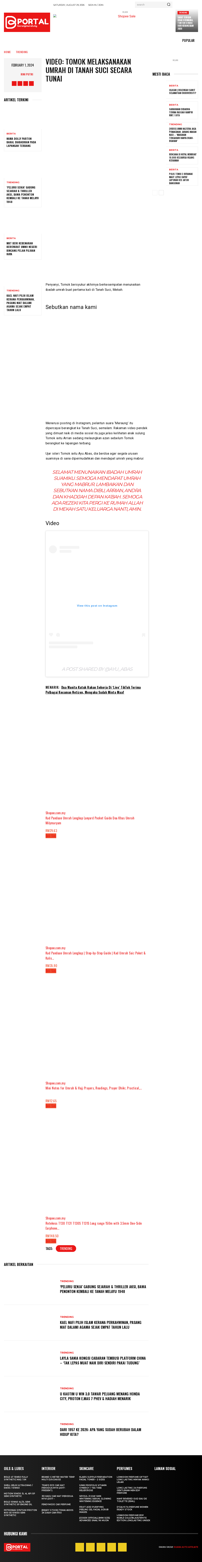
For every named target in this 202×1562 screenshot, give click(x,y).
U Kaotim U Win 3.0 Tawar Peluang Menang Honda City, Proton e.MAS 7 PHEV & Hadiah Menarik (100, 1396)
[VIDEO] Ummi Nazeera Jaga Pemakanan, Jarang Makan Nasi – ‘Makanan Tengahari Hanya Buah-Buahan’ (182, 135)
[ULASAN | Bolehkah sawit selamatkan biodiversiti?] (159, 90)
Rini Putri (27, 74)
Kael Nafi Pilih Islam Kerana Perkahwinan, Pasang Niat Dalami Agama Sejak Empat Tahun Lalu (21, 302)
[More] (130, 189)
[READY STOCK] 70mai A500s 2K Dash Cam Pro (57, 1511)
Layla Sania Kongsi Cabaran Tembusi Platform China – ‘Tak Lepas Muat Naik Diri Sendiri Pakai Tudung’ (103, 1360)
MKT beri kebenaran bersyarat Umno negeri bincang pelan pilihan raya (22, 248)
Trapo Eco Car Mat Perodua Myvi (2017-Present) (53, 1488)
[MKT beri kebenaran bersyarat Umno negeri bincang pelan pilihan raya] (23, 222)
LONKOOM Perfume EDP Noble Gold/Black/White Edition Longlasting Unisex (133, 1518)
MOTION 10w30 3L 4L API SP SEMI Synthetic (19, 1494)
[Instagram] (20, 83)
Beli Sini (51, 835)
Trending (183, 12)
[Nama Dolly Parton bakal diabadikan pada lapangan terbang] (23, 117)
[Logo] (27, 22)
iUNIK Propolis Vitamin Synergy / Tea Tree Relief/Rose (93, 1488)
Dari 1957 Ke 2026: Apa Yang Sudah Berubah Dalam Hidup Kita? (100, 1432)
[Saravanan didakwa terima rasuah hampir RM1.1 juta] (159, 110)
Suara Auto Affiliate (186, 1547)
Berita (11, 134)
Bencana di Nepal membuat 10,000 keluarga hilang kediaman (183, 157)
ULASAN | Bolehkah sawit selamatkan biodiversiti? (182, 91)
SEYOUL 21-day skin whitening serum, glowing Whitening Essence (95, 1499)
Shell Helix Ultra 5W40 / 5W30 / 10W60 (18, 1486)
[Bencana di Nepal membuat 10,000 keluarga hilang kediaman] (159, 155)
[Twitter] (25, 83)
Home (7, 52)
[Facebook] (14, 83)
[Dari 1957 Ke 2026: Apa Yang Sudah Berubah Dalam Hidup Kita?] (30, 1430)
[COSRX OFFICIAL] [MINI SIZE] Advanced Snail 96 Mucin (94, 1519)
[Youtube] (31, 83)
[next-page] (161, 192)
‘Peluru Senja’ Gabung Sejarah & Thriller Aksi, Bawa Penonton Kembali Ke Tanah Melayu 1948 (23, 194)
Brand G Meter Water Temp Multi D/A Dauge (58, 1478)
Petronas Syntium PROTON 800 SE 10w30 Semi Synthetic (20, 1513)
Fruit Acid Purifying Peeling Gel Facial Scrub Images (93, 1509)
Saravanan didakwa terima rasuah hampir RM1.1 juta (181, 112)
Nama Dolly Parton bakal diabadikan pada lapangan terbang (21, 142)
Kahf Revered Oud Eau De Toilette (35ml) (132, 1500)
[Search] (168, 5)
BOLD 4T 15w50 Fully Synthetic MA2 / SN (16, 1478)
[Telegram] (118, 189)
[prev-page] (154, 192)
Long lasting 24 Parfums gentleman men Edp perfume (132, 1490)
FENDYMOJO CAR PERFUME (56, 1504)
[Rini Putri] (16, 74)
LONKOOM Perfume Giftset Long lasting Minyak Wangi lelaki (133, 1479)
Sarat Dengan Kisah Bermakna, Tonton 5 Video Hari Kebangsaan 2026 (186, 23)
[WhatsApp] (106, 189)
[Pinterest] (101, 1547)
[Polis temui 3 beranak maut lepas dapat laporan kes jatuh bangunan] (159, 176)
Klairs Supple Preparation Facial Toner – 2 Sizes (95, 1478)
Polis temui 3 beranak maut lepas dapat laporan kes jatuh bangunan (181, 178)
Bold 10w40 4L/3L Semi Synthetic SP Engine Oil (18, 1503)
